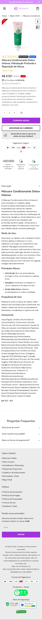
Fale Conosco (8, 462)
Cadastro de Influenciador (13, 472)
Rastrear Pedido (9, 458)
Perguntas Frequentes (12, 469)
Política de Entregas (11, 495)
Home (4, 16)
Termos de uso (9, 502)
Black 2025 (15, 16)
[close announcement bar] (39, 2)
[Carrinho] (37, 8)
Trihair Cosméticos (19, 547)
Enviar (21, 534)
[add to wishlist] (21, 113)
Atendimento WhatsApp (13, 465)
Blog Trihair (7, 480)
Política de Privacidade (12, 499)
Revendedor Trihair (10, 476)
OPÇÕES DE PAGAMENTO (11, 83)
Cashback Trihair (9, 506)
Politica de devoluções (12, 492)
